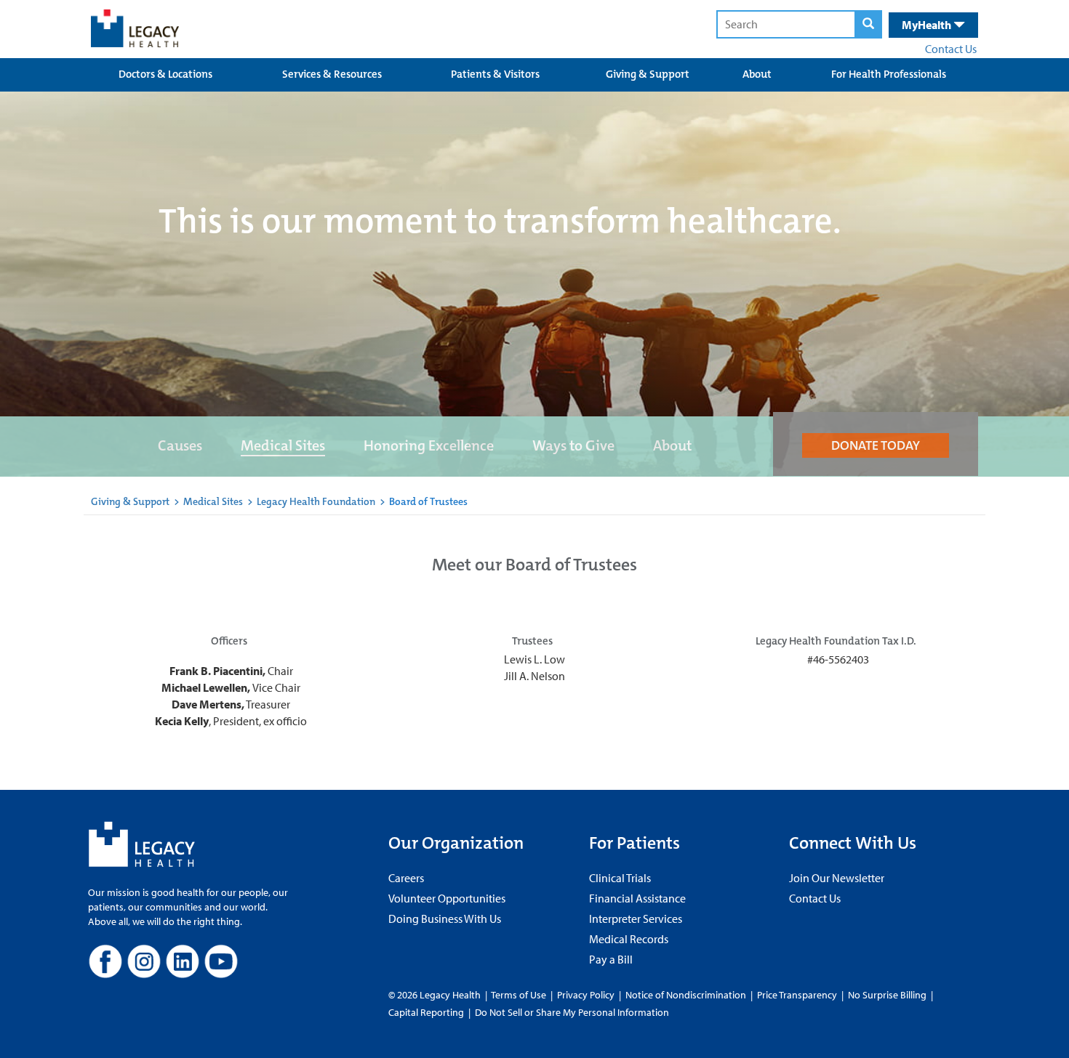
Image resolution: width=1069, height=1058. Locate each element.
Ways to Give (573, 445)
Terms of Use (519, 994)
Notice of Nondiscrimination (685, 994)
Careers (406, 878)
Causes (180, 445)
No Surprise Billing (887, 994)
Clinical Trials (620, 878)
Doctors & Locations (165, 74)
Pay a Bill (611, 959)
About (757, 74)
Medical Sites (283, 445)
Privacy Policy (585, 994)
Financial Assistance (637, 898)
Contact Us (951, 48)
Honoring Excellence (429, 445)
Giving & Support (647, 74)
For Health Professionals (888, 74)
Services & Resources (332, 74)
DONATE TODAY (875, 445)
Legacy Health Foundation (316, 501)
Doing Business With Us (444, 918)
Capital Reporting (426, 1012)
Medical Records (628, 939)
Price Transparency (797, 994)
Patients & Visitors (495, 74)
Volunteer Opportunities (446, 898)
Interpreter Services (635, 918)
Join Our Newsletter (836, 878)
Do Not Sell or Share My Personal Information (572, 1012)
